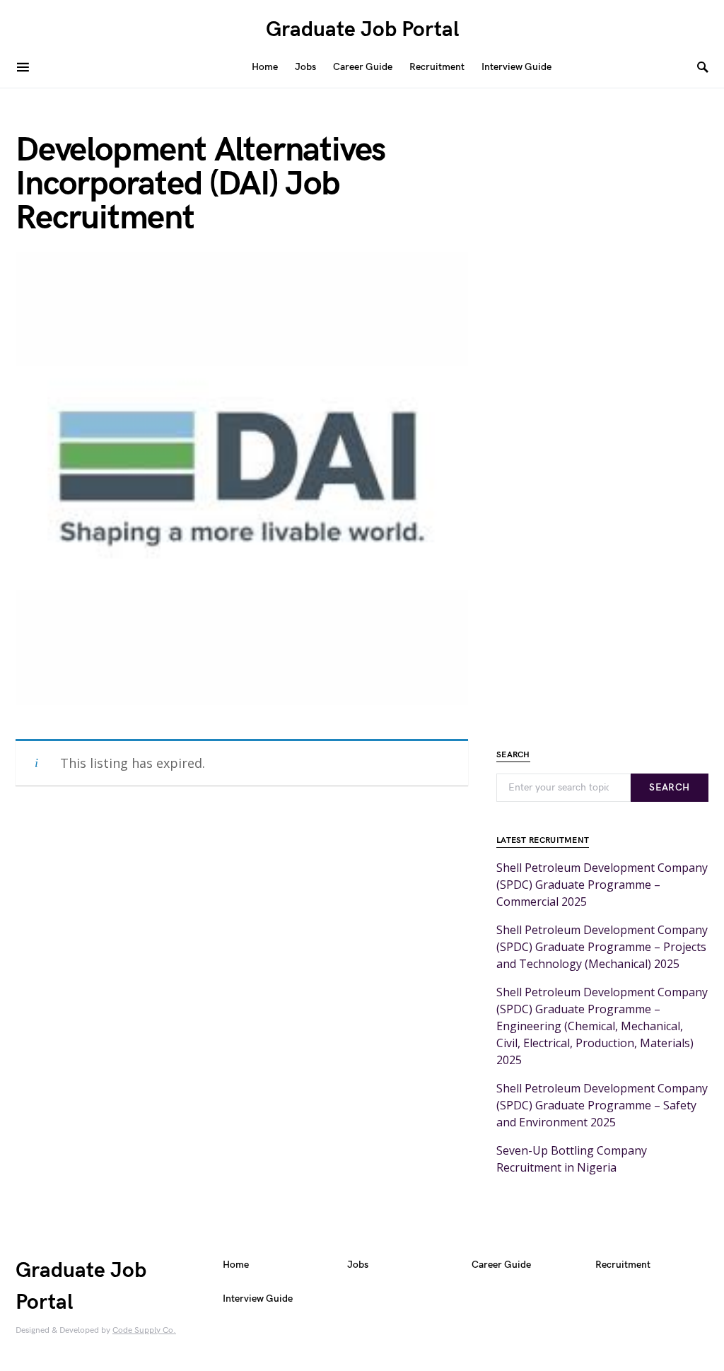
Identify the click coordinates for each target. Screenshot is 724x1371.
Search (669, 787)
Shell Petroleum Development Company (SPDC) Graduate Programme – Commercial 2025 (602, 884)
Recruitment (622, 1265)
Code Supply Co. (144, 1330)
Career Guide (501, 1265)
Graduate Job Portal (362, 29)
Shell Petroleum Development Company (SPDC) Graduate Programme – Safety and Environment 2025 (602, 1105)
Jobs (357, 1265)
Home (236, 1265)
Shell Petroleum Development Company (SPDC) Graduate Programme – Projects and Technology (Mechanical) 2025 (602, 947)
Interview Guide (258, 1299)
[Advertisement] (242, 990)
